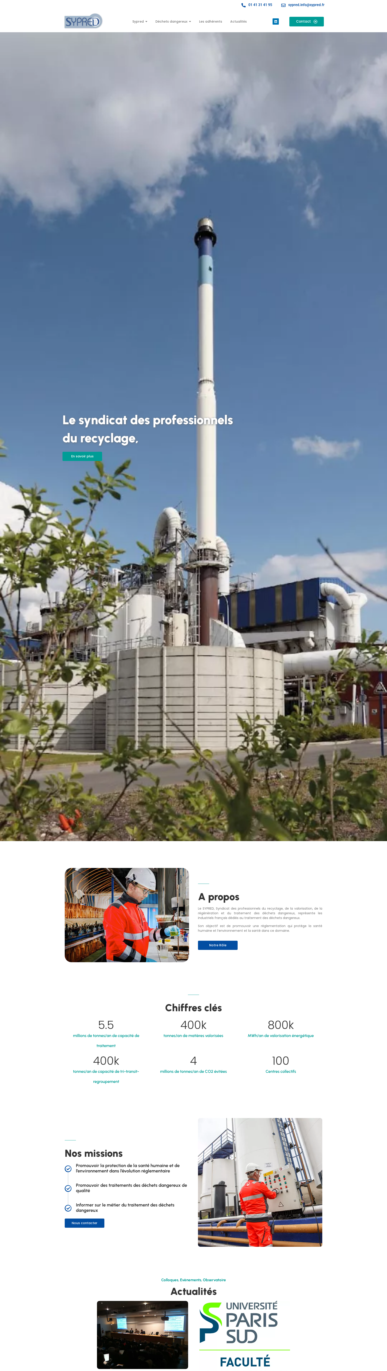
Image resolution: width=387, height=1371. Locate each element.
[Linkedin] (276, 21)
